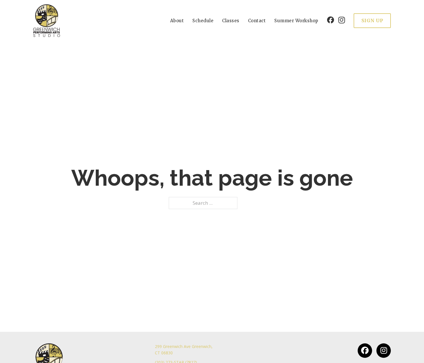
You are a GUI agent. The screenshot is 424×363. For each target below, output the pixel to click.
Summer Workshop (296, 20)
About (177, 20)
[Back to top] (408, 347)
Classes (230, 20)
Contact (257, 20)
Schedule (202, 20)
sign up (372, 20)
